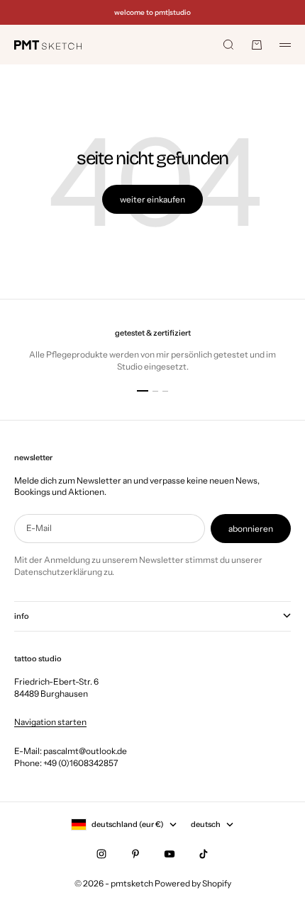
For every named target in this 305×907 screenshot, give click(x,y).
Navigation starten (50, 722)
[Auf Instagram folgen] (101, 854)
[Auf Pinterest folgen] (135, 854)
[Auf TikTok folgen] (203, 854)
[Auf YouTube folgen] (169, 854)
